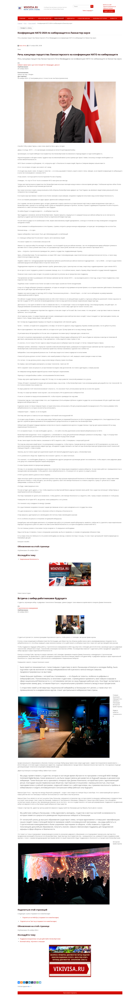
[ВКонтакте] (19, 982)
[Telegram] (40, 982)
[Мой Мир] (24, 982)
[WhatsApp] (37, 982)
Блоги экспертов (44, 18)
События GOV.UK (84, 18)
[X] (27, 982)
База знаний (59, 18)
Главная (22, 18)
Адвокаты (70, 18)
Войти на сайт (107, 5)
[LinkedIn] (29, 982)
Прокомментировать (70, 993)
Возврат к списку (26, 28)
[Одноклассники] (21, 982)
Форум (30, 18)
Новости (113, 18)
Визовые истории (100, 18)
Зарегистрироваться (109, 6)
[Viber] (35, 982)
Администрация (108, 8)
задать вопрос (109, 11)
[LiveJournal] (32, 982)
